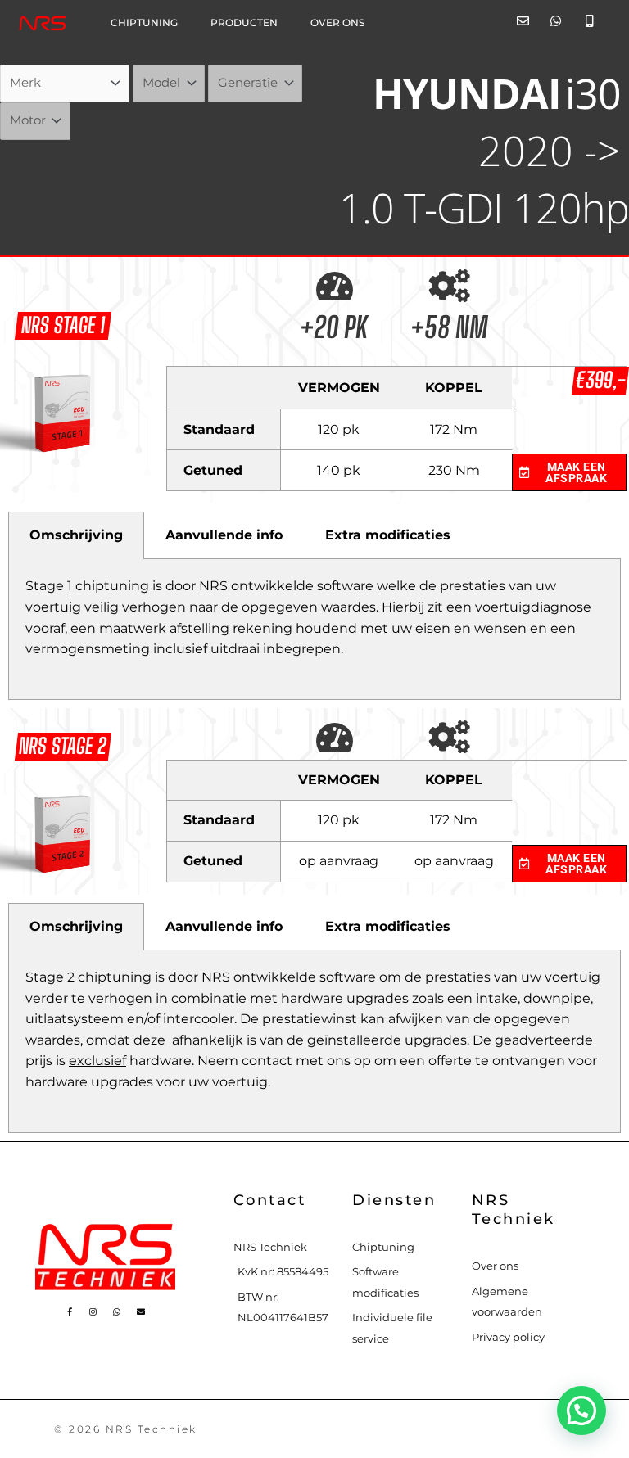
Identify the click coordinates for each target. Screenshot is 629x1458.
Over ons (337, 23)
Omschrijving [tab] (76, 535)
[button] (581, 1410)
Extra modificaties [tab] (387, 535)
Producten (244, 23)
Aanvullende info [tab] (224, 535)
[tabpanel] (314, 629)
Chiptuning (144, 23)
